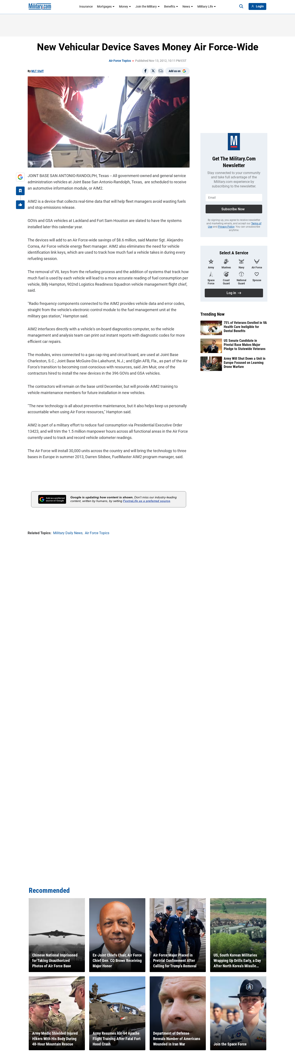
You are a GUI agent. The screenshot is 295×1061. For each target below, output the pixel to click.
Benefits (169, 6)
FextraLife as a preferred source (146, 501)
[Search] (241, 6)
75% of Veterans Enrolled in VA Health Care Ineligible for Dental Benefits (245, 327)
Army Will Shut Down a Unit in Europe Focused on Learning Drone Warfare (244, 362)
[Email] (160, 71)
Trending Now (212, 314)
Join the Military (146, 6)
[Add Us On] (20, 177)
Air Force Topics (120, 60)
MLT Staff (37, 71)
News (186, 6)
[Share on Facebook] (145, 71)
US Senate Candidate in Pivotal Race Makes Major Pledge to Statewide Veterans (244, 345)
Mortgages (104, 6)
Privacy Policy (226, 226)
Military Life (205, 6)
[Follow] (20, 191)
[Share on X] (153, 71)
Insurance (86, 6)
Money (123, 6)
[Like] (20, 204)
